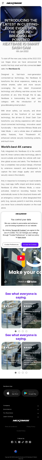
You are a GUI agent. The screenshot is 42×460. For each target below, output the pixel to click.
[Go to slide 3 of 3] (23, 331)
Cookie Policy (21, 431)
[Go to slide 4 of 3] (26, 331)
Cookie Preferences (11, 244)
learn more (22, 237)
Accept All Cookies (30, 244)
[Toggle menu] (3, 3)
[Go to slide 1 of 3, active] (15, 331)
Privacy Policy (31, 426)
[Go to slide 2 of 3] (19, 331)
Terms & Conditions (11, 426)
